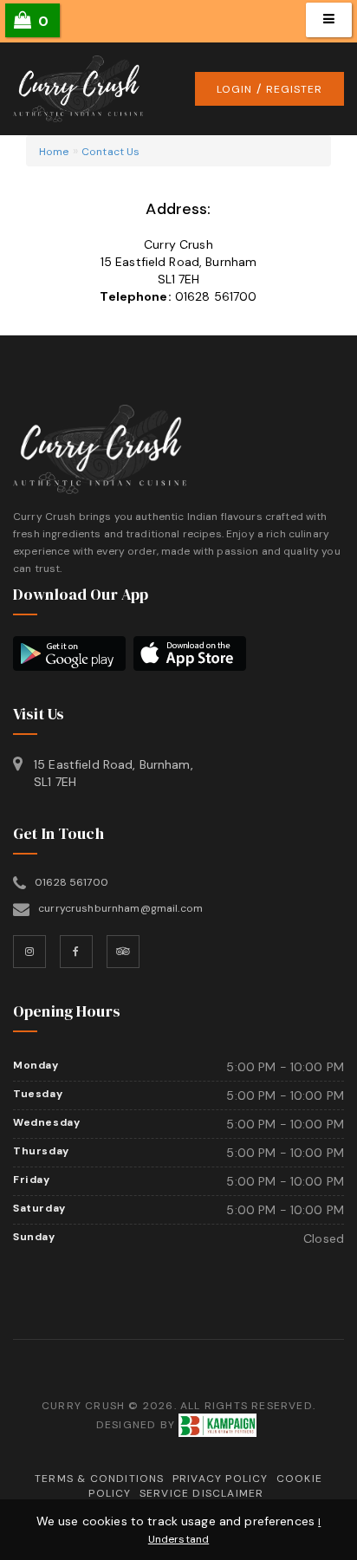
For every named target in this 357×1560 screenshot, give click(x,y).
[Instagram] (29, 951)
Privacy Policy (220, 1478)
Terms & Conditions (100, 1478)
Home (54, 152)
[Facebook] (76, 951)
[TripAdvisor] (123, 951)
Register (294, 89)
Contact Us (110, 152)
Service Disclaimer (202, 1493)
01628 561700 (216, 296)
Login (234, 89)
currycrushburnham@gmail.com (120, 908)
